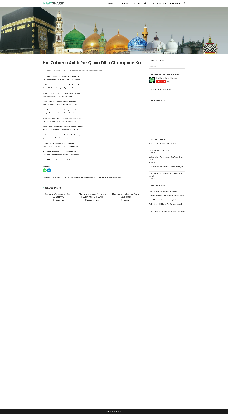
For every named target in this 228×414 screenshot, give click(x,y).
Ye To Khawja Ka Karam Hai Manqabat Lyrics (164, 200)
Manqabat (73, 71)
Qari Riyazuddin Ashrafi (76, 177)
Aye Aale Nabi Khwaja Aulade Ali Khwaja (163, 191)
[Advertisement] (167, 119)
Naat (100, 71)
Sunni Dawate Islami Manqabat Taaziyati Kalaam (103, 177)
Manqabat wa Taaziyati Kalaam (88, 71)
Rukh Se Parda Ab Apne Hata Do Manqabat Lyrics (166, 167)
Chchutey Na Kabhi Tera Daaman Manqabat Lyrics (166, 195)
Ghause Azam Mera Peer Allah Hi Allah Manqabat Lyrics (92, 195)
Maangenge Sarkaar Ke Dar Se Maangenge (126, 195)
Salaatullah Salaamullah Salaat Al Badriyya (58, 195)
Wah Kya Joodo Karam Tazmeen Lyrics (162, 143)
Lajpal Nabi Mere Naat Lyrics (159, 150)
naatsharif (48, 71)
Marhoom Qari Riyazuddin (56, 177)
